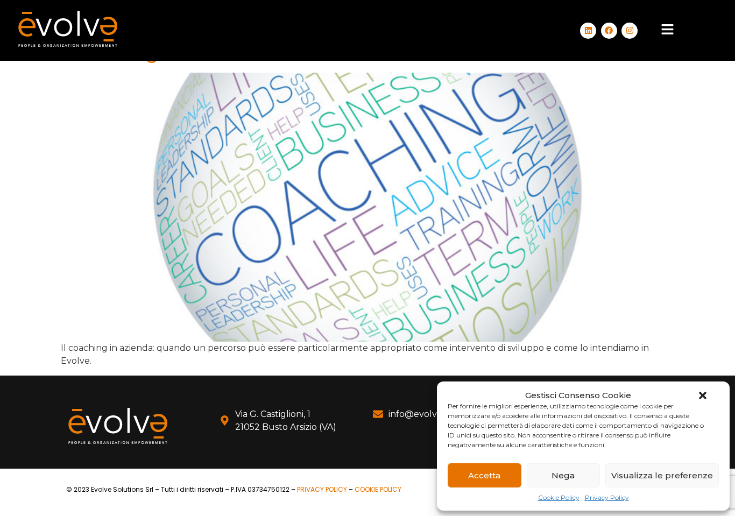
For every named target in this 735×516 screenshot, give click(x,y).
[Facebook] (609, 31)
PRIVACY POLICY (322, 489)
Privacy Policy (607, 497)
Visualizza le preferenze (662, 475)
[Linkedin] (588, 31)
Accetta (484, 475)
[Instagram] (629, 31)
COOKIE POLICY (378, 489)
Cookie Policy (558, 497)
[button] (702, 395)
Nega (563, 475)
